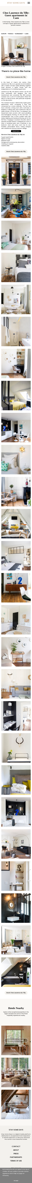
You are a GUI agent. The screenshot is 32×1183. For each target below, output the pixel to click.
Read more (16, 131)
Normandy (19, 34)
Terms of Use (16, 1161)
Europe (3, 34)
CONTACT (16, 1146)
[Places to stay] (16, 3)
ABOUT (16, 1150)
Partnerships (16, 1157)
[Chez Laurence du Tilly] (16, 50)
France (10, 34)
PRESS (16, 1154)
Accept (16, 1180)
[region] (16, 1175)
